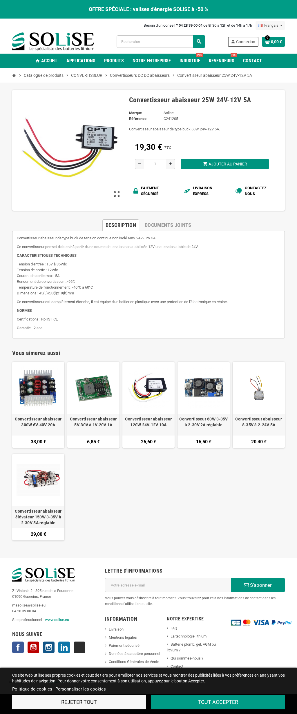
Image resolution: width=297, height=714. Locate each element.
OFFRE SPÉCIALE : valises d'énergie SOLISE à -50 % (148, 9)
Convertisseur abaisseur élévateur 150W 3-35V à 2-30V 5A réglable (38, 517)
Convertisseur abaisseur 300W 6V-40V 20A (38, 422)
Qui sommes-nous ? (187, 658)
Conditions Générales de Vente (134, 662)
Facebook (18, 647)
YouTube (33, 647)
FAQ (174, 628)
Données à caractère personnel (134, 653)
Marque (135, 113)
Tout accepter (218, 702)
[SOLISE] (53, 41)
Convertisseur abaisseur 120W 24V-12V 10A (148, 422)
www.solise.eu (57, 620)
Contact (177, 666)
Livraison (116, 629)
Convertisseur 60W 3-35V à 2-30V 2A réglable (203, 422)
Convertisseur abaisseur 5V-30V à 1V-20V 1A (93, 422)
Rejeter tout (79, 702)
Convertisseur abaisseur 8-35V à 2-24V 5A (258, 422)
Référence (137, 118)
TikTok (79, 647)
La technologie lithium (189, 636)
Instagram (49, 647)
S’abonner (260, 585)
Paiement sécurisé (124, 645)
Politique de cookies (32, 689)
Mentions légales (123, 637)
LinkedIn (64, 647)
